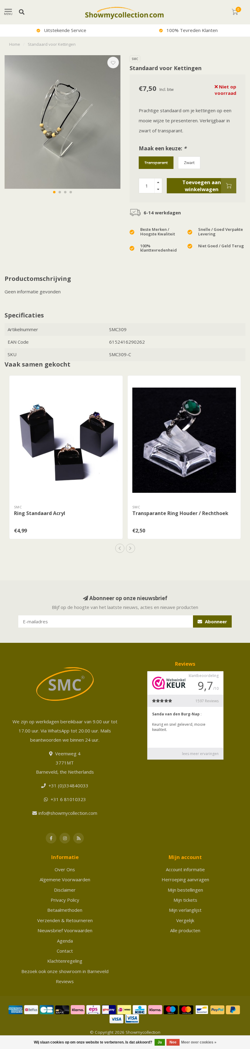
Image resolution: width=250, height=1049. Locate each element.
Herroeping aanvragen (185, 879)
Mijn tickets (185, 900)
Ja (160, 1042)
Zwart (189, 162)
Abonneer (215, 621)
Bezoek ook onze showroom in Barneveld (65, 971)
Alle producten (185, 930)
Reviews (65, 981)
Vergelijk (185, 920)
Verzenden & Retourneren (65, 920)
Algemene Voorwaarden (65, 879)
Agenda (65, 941)
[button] (54, 192)
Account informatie (185, 869)
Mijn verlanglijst (185, 910)
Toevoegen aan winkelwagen (201, 186)
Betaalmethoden (64, 910)
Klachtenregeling (64, 961)
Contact (65, 951)
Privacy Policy (65, 900)
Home (14, 44)
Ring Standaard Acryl (39, 513)
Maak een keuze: (162, 148)
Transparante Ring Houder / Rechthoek (180, 513)
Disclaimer (65, 890)
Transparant (156, 162)
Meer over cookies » (198, 1042)
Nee (173, 1042)
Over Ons (65, 869)
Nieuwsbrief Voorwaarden (65, 930)
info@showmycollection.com (67, 813)
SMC (135, 59)
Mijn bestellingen (185, 890)
